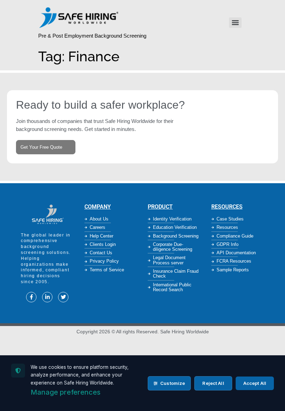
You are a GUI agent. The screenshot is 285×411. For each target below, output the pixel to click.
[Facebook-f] (31, 297)
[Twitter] (63, 297)
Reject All (213, 383)
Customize (172, 383)
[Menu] (235, 22)
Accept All (254, 383)
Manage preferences (65, 392)
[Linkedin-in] (47, 297)
